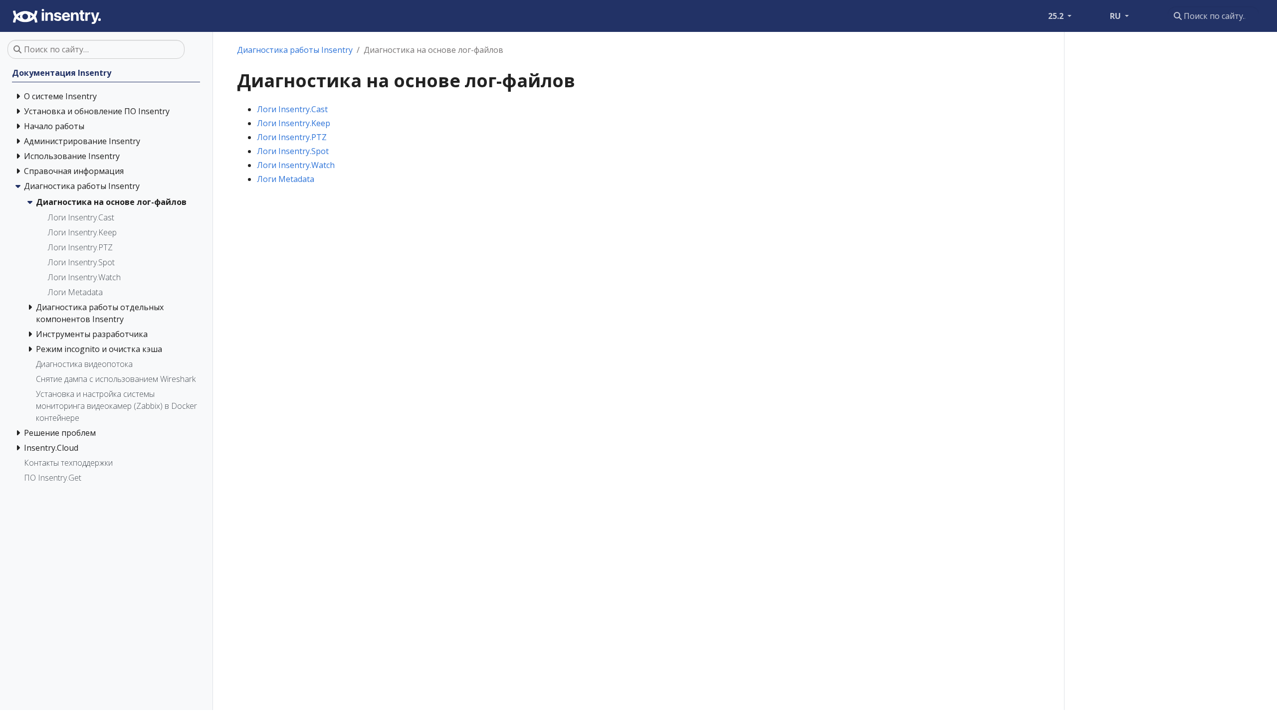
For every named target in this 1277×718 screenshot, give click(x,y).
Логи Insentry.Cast (292, 109)
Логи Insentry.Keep (293, 123)
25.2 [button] (1056, 15)
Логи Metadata (285, 179)
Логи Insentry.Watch (296, 165)
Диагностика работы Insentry (295, 49)
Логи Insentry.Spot (293, 151)
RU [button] (1116, 15)
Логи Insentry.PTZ (292, 137)
